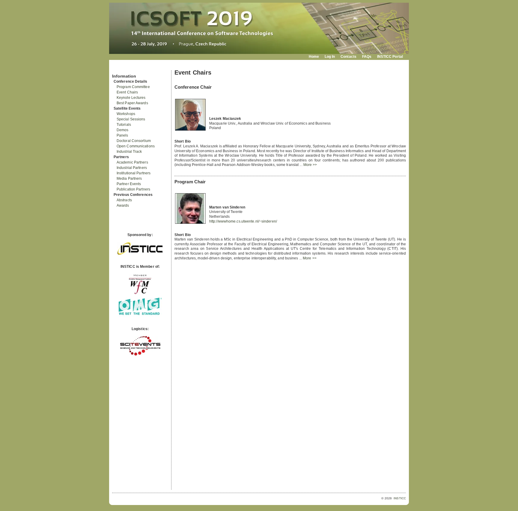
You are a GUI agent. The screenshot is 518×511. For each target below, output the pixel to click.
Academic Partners (132, 162)
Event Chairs (127, 92)
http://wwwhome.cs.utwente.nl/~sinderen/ (243, 221)
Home (314, 57)
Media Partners (129, 178)
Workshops (126, 114)
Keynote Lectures (131, 98)
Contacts (348, 57)
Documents (118, 68)
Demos (123, 130)
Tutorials (124, 125)
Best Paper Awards (132, 103)
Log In (330, 57)
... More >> (308, 165)
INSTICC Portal (390, 57)
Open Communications (136, 146)
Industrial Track (129, 151)
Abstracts (124, 200)
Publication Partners (133, 189)
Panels (122, 135)
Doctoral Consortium (134, 141)
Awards (123, 205)
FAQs (366, 57)
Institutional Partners (133, 173)
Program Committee (133, 87)
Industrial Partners (132, 168)
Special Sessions (131, 119)
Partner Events (129, 184)
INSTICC (400, 498)
